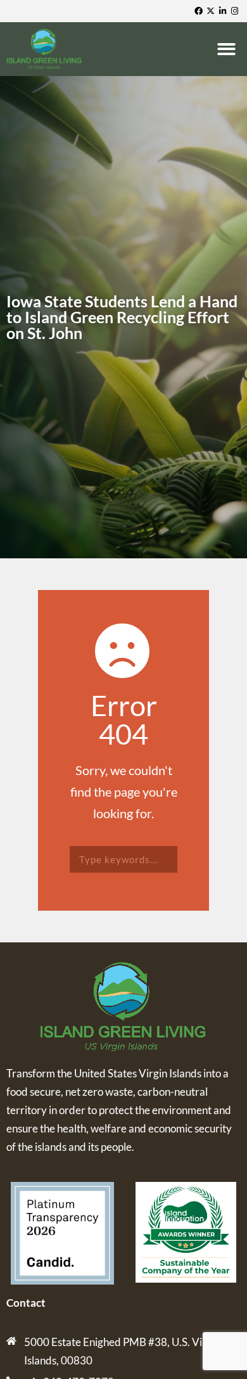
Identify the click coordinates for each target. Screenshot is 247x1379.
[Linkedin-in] (224, 11)
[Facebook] (200, 11)
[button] (228, 49)
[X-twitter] (212, 11)
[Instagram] (236, 11)
